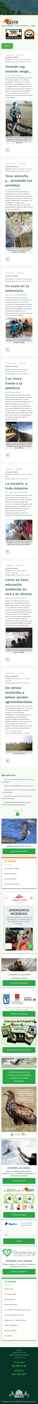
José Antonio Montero (14, 75)
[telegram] (34, 10)
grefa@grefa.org (20, 1357)
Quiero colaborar (19, 1271)
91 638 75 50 (19, 1365)
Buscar (7, 46)
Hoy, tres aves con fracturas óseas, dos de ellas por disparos (18, 781)
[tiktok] (20, 6)
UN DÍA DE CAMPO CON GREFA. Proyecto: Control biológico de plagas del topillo (16, 804)
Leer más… (7, 149)
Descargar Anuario (19, 851)
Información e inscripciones (19, 1050)
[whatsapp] (34, 6)
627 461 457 (19, 1374)
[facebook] (6, 6)
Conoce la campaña (19, 1014)
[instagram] (15, 6)
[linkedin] (30, 6)
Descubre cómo (19, 1181)
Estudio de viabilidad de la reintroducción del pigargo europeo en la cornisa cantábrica (19, 1076)
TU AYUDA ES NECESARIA (19, 983)
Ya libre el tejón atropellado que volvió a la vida (18, 786)
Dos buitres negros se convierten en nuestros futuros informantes (17, 797)
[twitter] (11, 6)
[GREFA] (18, 23)
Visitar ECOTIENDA (19, 1215)
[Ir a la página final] (25, 813)
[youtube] (25, 6)
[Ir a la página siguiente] (23, 813)
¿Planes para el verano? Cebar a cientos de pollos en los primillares (18, 791)
